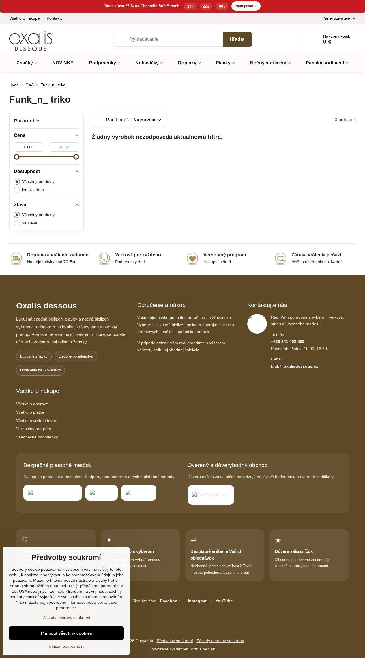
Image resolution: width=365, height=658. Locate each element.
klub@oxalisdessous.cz (294, 366)
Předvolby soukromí (175, 640)
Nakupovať (246, 5)
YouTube (224, 600)
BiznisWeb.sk (203, 649)
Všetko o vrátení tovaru (37, 420)
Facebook (170, 600)
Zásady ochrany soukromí (220, 640)
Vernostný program (33, 428)
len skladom (33, 189)
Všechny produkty (38, 181)
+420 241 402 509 (287, 341)
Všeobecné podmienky (37, 437)
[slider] (17, 157)
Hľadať (237, 39)
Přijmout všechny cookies (66, 633)
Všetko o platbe (30, 412)
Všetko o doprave (32, 404)
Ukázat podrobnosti (66, 646)
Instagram (197, 600)
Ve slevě (29, 223)
